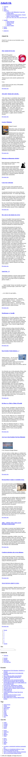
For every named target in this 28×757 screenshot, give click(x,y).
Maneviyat (6, 708)
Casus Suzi (22, 12)
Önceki (5, 630)
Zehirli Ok (6, 30)
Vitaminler (9, 24)
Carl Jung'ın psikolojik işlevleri (11, 750)
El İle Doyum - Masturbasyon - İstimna (13, 685)
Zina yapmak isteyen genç (10, 696)
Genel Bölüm (7, 707)
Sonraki (5, 643)
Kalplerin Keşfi (10, 14)
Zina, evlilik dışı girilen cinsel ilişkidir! (13, 676)
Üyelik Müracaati (8, 690)
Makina (5, 742)
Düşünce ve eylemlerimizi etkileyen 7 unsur (14, 749)
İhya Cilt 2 (14, 17)
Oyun (5, 741)
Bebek (5, 728)
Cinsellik (6, 715)
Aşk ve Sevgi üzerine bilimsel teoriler (12, 753)
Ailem (5, 9)
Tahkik (5, 706)
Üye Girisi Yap (7, 662)
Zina (5, 716)
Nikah (5, 736)
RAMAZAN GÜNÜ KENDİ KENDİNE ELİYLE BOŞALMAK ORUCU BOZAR (14, 680)
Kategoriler (6, 660)
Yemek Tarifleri (10, 25)
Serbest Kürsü (7, 704)
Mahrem (6, 734)
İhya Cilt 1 (9, 17)
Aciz (5, 8)
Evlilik (5, 714)
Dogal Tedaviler (10, 21)
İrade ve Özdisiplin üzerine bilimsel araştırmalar (15, 751)
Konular (5, 658)
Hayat (5, 710)
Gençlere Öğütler (15, 16)
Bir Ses (5, 739)
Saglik (5, 722)
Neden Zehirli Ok (8, 689)
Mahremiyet (16, 12)
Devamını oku (5, 88)
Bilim (5, 743)
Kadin (5, 712)
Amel (5, 711)
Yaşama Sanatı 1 (18, 14)
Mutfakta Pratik (10, 22)
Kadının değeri (10, 13)
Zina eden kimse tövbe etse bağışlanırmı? (13, 686)
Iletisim (5, 28)
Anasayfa (6, 6)
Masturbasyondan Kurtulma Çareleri (12, 694)
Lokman (6, 724)
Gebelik (5, 725)
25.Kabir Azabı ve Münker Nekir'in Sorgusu (14, 688)
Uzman (5, 726)
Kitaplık (5, 659)
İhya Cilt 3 (19, 17)
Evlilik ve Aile (10, 12)
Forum (5, 27)
